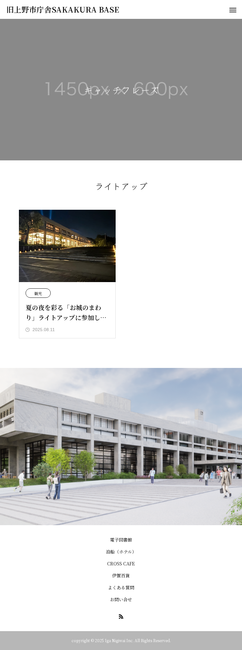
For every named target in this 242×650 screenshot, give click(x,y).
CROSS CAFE (121, 563)
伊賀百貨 (121, 575)
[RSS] (121, 616)
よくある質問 (121, 587)
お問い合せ (121, 599)
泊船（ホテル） (121, 551)
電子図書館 (121, 539)
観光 (38, 293)
